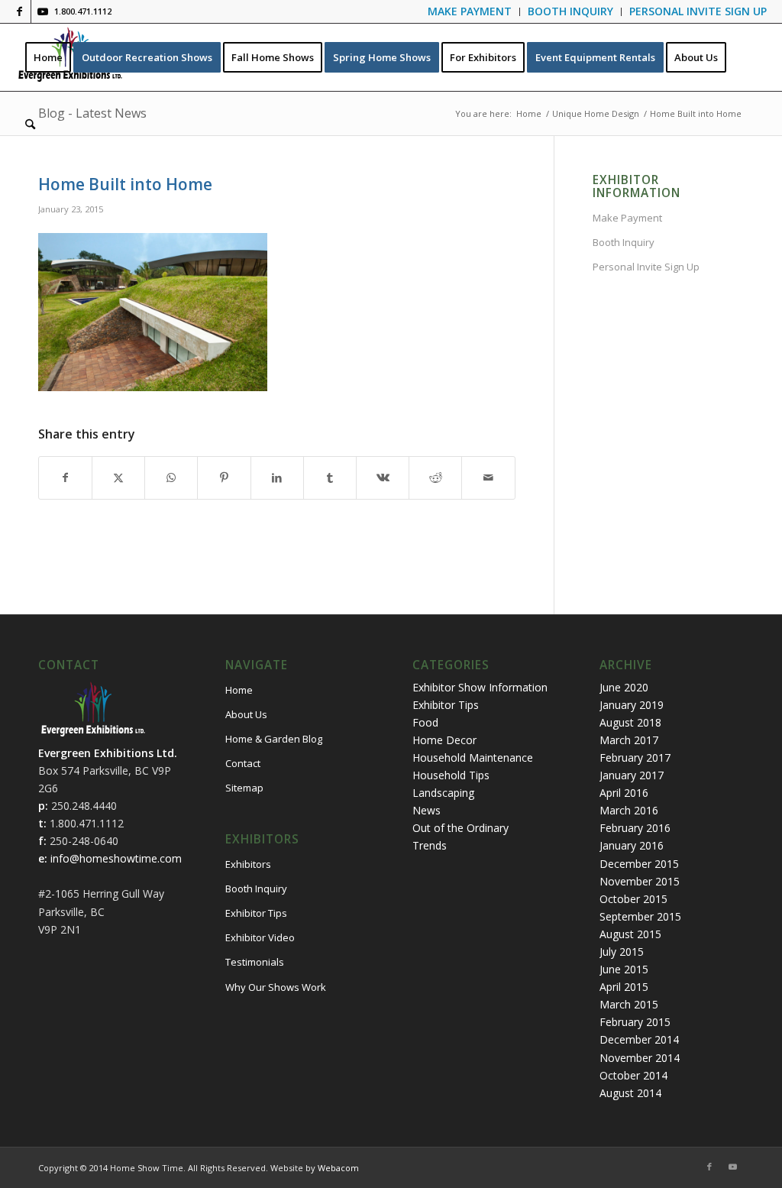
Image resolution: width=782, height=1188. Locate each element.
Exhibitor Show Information (480, 687)
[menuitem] (470, 12)
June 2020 (623, 687)
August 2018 (630, 722)
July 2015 (621, 951)
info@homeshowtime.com (116, 858)
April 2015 (623, 986)
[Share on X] (118, 477)
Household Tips (451, 775)
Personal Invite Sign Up (646, 267)
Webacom (338, 1167)
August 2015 (630, 934)
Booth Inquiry (623, 242)
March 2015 (628, 1004)
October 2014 (633, 1075)
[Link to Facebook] (19, 11)
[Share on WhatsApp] (171, 477)
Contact (242, 763)
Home (239, 690)
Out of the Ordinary (460, 828)
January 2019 (631, 705)
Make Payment (627, 218)
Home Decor (444, 740)
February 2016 (635, 828)
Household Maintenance (472, 757)
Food (425, 722)
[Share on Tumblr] (330, 477)
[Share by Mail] (488, 477)
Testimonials (254, 962)
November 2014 (639, 1057)
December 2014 (639, 1039)
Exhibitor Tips (256, 913)
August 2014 (630, 1093)
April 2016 (623, 792)
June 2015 (623, 969)
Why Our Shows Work (275, 987)
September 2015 (640, 916)
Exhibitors (248, 864)
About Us (246, 714)
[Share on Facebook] (65, 477)
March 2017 (628, 740)
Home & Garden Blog (273, 739)
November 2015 (639, 881)
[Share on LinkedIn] (277, 477)
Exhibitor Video (260, 937)
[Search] (30, 124)
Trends (429, 845)
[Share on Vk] (383, 477)
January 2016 (631, 845)
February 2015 (635, 1022)
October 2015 (633, 899)
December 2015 (639, 863)
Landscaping (443, 792)
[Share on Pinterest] (224, 477)
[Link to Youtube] (42, 11)
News (426, 810)
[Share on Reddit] (435, 477)
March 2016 (628, 810)
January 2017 (631, 775)
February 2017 (635, 757)
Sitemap (244, 788)
